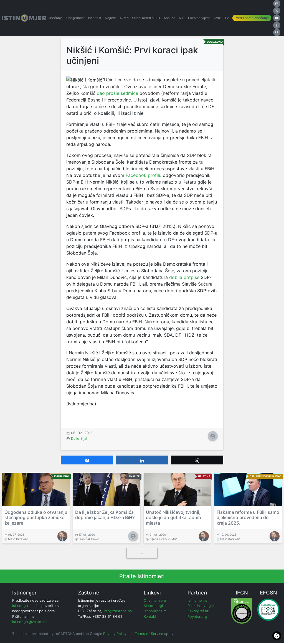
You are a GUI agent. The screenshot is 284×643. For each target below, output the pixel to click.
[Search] (276, 32)
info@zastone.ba (117, 611)
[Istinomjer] (24, 18)
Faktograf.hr (198, 611)
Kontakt (150, 616)
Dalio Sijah (79, 438)
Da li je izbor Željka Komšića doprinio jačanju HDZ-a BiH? (105, 514)
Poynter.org (197, 616)
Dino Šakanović (89, 539)
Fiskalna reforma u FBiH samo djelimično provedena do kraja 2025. (248, 517)
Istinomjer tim (155, 611)
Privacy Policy (114, 634)
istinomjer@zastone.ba (31, 622)
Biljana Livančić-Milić (163, 539)
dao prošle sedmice (117, 93)
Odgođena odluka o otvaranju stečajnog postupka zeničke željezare (35, 517)
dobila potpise (184, 277)
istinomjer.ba (23, 606)
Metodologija (155, 606)
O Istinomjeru (155, 600)
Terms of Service (149, 634)
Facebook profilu (143, 175)
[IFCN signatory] (241, 610)
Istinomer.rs (197, 600)
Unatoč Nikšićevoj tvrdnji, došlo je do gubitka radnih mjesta (173, 517)
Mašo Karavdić (18, 539)
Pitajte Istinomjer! (142, 576)
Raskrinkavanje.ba (202, 606)
